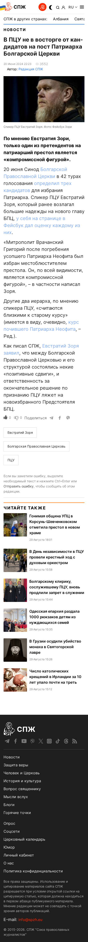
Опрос (9, 823)
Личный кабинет (19, 855)
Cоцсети (12, 831)
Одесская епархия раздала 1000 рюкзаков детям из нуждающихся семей (54, 617)
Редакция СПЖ (31, 69)
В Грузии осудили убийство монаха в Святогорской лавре (55, 647)
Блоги (9, 804)
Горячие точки (17, 812)
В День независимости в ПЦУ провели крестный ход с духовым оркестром (56, 557)
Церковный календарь (24, 839)
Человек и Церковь (22, 773)
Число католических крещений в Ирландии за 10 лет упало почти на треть (55, 677)
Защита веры (16, 765)
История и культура (22, 780)
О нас (9, 863)
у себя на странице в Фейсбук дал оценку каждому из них (42, 225)
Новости (15, 29)
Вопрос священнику (22, 788)
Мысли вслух (16, 796)
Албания (61, 19)
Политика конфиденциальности (33, 871)
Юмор (9, 847)
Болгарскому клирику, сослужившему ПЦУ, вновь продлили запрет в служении (56, 587)
